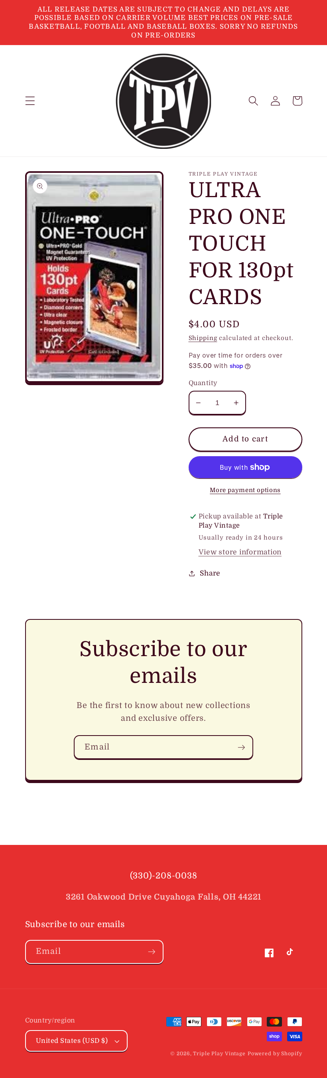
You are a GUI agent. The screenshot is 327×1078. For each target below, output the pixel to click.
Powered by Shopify (275, 1053)
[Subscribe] (241, 747)
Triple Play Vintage (219, 1053)
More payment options (245, 490)
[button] (30, 101)
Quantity (203, 383)
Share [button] (210, 573)
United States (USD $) (72, 1040)
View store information (240, 552)
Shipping (203, 338)
